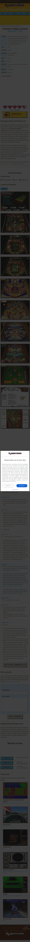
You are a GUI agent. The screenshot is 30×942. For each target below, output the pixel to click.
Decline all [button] (8, 485)
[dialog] (15, 471)
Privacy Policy (12, 481)
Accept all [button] (22, 485)
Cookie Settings (5, 481)
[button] (15, 489)
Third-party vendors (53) (20, 471)
